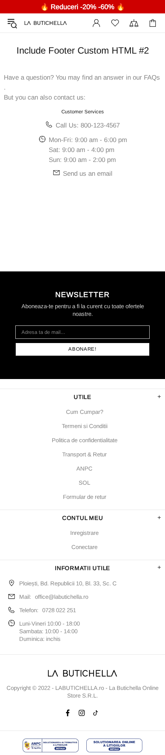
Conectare (84, 547)
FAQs (152, 77)
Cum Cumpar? (84, 412)
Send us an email (87, 173)
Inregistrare (84, 532)
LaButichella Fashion (46, 23)
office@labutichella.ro (61, 596)
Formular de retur (84, 497)
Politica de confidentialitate (84, 440)
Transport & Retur (84, 454)
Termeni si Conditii (84, 426)
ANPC (84, 468)
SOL (84, 482)
